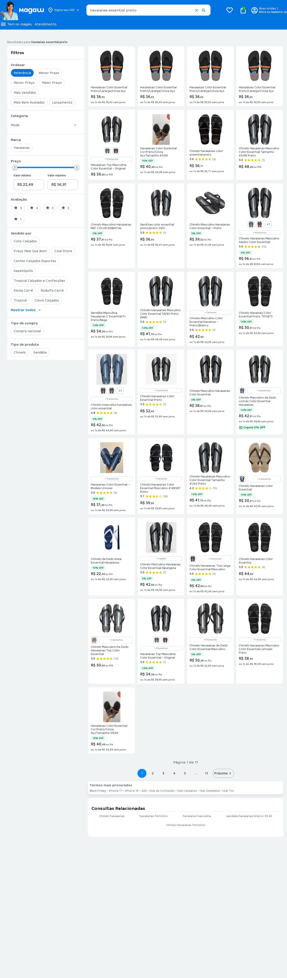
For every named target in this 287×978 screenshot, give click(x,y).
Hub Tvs (228, 790)
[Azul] (107, 150)
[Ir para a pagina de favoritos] (229, 10)
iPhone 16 (132, 790)
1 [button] (142, 773)
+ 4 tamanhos (111, 159)
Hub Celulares (187, 790)
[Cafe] (103, 390)
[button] (196, 10)
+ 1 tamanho (210, 312)
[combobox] (148, 10)
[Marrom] (94, 640)
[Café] (116, 150)
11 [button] (206, 773)
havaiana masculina (197, 816)
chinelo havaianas (111, 816)
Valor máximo (57, 175)
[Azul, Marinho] (242, 479)
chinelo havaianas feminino (185, 825)
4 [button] (174, 773)
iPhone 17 (115, 790)
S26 (144, 790)
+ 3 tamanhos (111, 479)
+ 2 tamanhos (161, 390)
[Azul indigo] (242, 390)
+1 (268, 224)
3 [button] (163, 773)
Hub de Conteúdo (162, 790)
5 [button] (185, 773)
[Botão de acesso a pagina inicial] (22, 10)
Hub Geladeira (210, 790)
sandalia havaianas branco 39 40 (249, 816)
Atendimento (46, 24)
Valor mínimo (22, 175)
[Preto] (111, 390)
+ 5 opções (161, 558)
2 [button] (153, 773)
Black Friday (98, 790)
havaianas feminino (153, 816)
